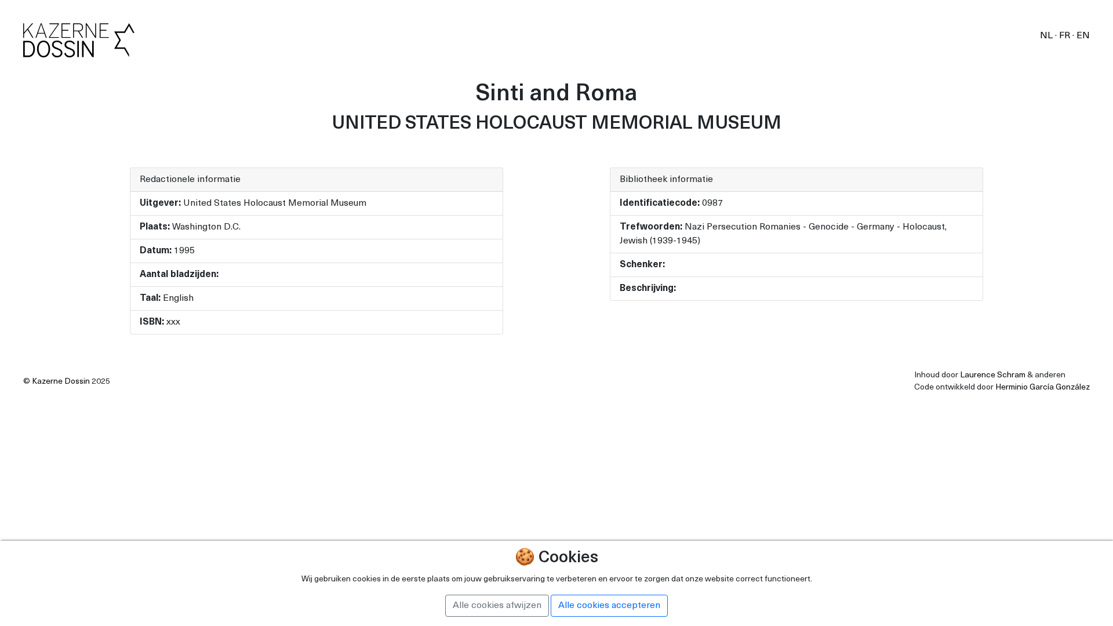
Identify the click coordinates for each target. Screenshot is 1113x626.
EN (1083, 36)
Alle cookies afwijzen (497, 605)
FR (1065, 36)
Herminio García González (1042, 387)
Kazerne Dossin (61, 381)
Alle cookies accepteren (609, 605)
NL (1047, 36)
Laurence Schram (992, 375)
